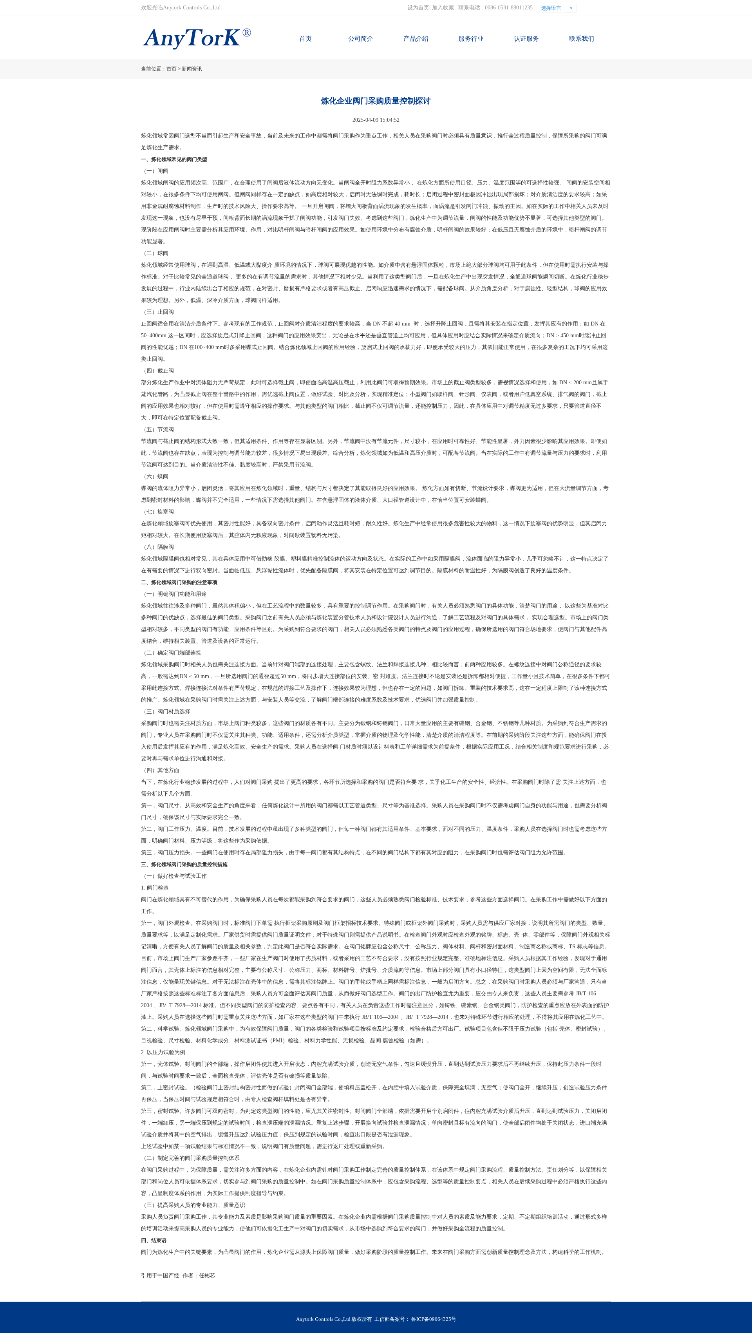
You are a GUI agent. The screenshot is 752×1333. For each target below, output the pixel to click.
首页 (305, 38)
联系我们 (581, 38)
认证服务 (526, 38)
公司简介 (360, 38)
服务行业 (471, 38)
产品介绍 (415, 38)
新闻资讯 (192, 69)
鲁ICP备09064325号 (433, 1319)
